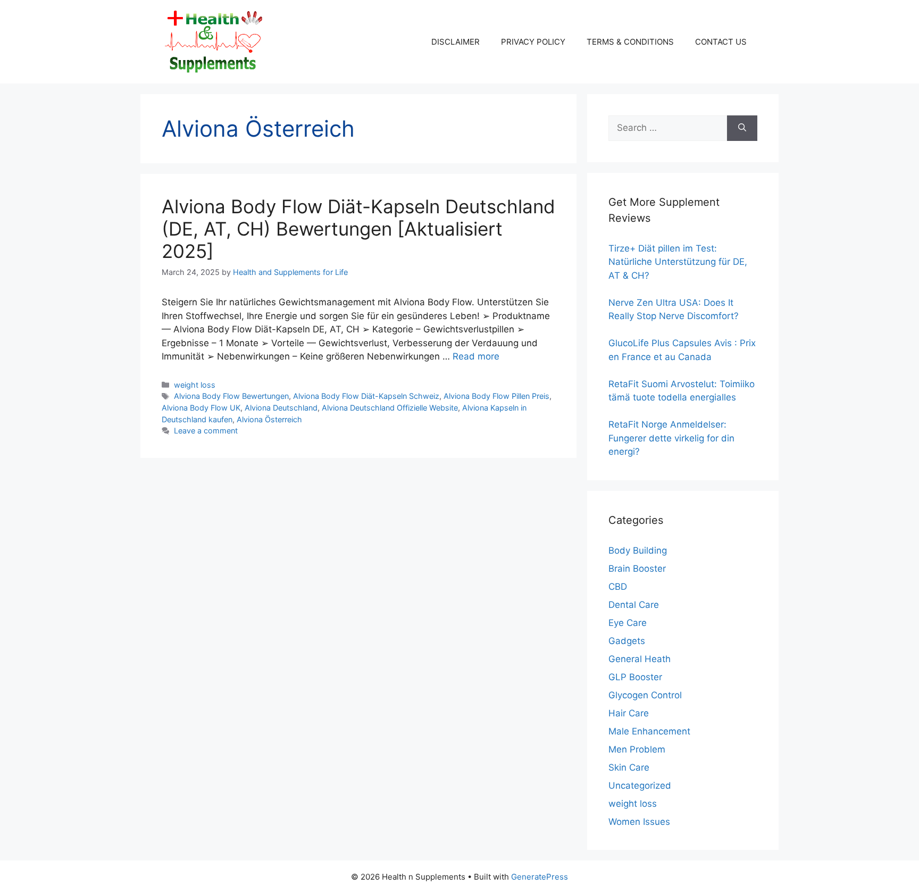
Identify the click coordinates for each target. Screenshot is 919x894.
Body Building (637, 550)
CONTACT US (721, 42)
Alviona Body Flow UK (201, 407)
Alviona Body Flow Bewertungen (231, 395)
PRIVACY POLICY (533, 42)
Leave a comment (206, 430)
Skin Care (628, 767)
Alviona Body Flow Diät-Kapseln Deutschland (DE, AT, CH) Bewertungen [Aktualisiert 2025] (358, 228)
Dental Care (633, 604)
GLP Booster (635, 677)
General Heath (639, 659)
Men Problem (636, 749)
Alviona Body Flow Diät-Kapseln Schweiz (366, 395)
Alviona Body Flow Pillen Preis (496, 395)
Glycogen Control (645, 695)
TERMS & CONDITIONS (630, 42)
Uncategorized (639, 785)
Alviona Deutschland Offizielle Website (390, 407)
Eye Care (627, 622)
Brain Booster (637, 568)
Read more (476, 356)
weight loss (194, 384)
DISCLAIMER (455, 42)
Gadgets (626, 641)
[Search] (742, 128)
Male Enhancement (649, 731)
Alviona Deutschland (281, 407)
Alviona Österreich (269, 419)
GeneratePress (539, 877)
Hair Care (628, 713)
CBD (617, 586)
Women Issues (639, 821)
